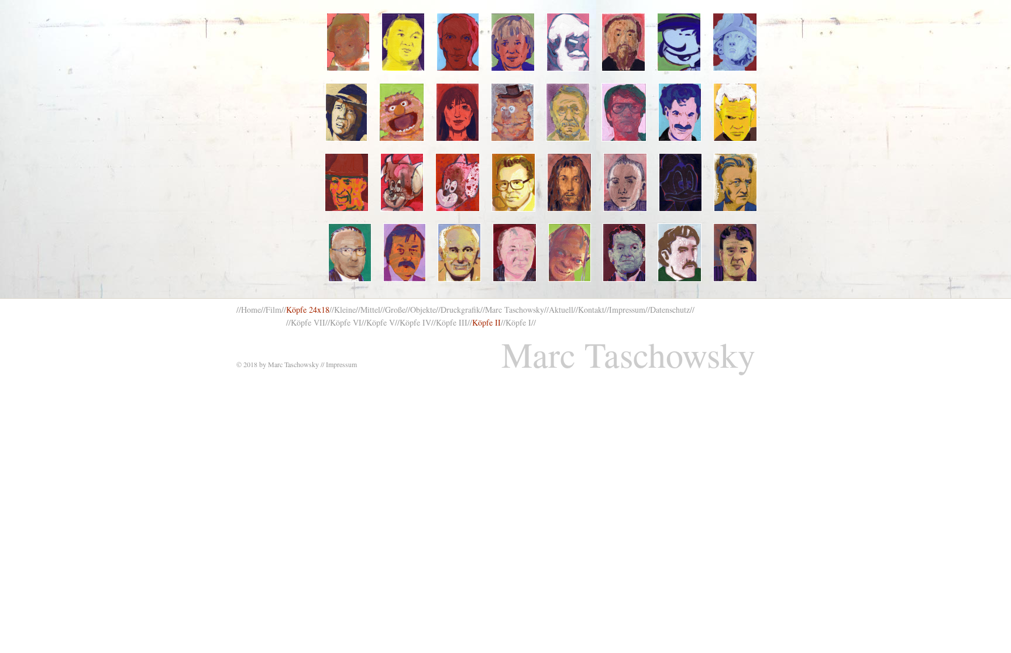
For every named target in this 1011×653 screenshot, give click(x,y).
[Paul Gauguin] (679, 252)
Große (395, 309)
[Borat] (679, 112)
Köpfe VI (346, 322)
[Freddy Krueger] (347, 182)
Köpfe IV (415, 322)
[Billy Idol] (735, 112)
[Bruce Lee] (624, 112)
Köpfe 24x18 (307, 309)
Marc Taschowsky (514, 309)
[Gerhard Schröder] (624, 252)
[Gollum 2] (569, 252)
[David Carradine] (346, 112)
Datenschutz (670, 309)
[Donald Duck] (680, 182)
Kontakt (591, 309)
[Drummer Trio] (625, 182)
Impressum (627, 309)
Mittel (370, 309)
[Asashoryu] (403, 42)
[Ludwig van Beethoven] (348, 42)
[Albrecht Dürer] (569, 182)
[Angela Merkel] (512, 42)
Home (251, 309)
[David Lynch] (735, 182)
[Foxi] (402, 182)
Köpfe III (451, 322)
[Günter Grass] (404, 252)
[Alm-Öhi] (568, 42)
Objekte (423, 309)
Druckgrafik (460, 309)
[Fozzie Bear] (512, 112)
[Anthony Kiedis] (457, 42)
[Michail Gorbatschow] (515, 252)
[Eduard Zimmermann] (513, 182)
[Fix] (457, 182)
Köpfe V (380, 322)
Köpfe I (518, 322)
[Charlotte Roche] (457, 112)
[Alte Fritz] (735, 42)
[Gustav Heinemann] (350, 252)
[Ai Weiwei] (623, 42)
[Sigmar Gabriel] (735, 252)
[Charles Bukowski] (568, 112)
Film (273, 309)
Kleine (345, 309)
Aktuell (561, 309)
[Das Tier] (401, 112)
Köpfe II (486, 322)
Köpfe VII (308, 322)
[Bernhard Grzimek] (459, 252)
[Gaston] (679, 42)
